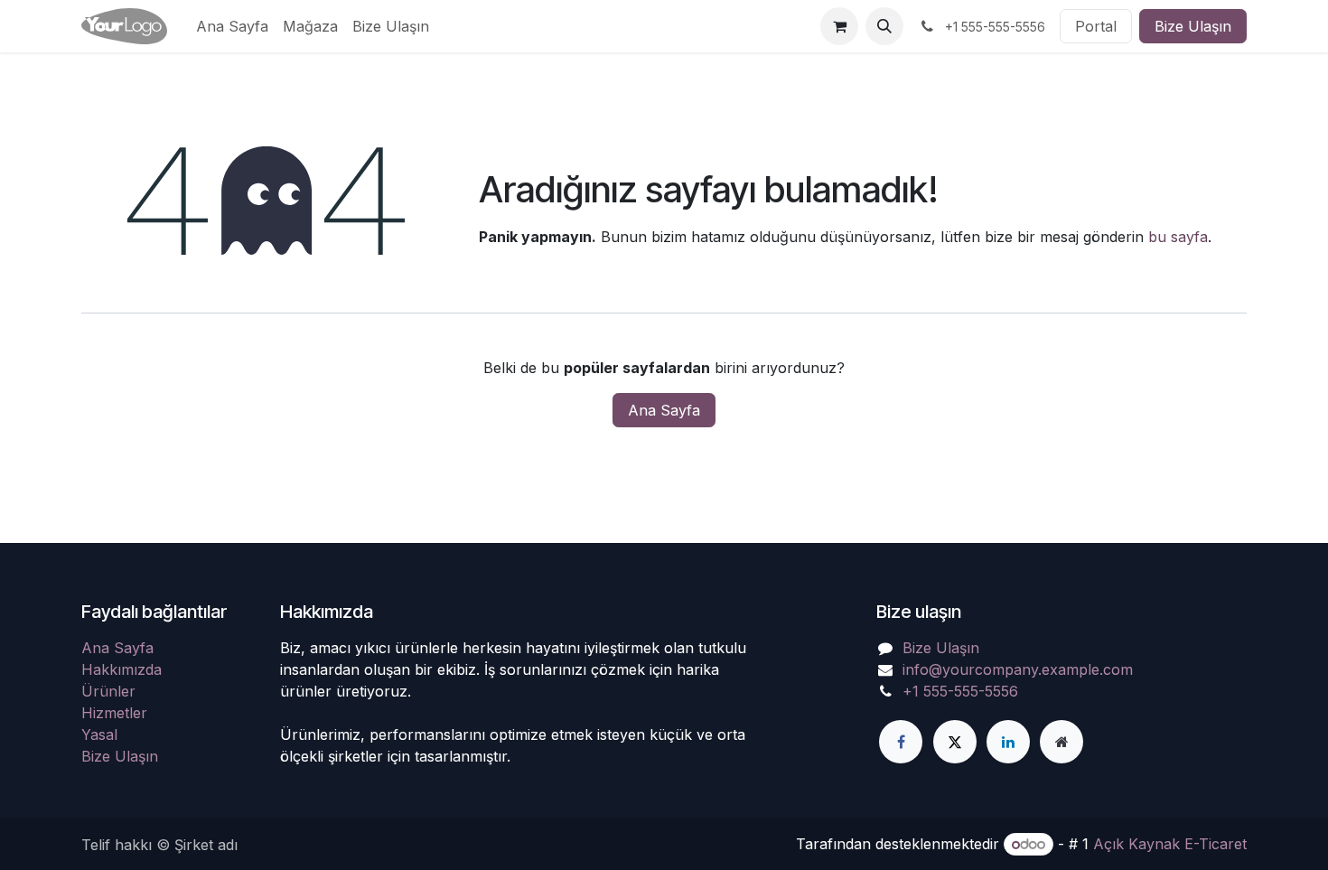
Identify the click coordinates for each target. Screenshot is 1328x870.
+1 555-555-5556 (960, 691)
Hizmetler (114, 713)
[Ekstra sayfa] (1061, 741)
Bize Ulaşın (1193, 26)
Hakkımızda (121, 669)
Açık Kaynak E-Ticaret (1170, 844)
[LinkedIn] (1008, 741)
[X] (955, 741)
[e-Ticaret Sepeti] (839, 26)
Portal (1096, 26)
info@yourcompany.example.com (1017, 669)
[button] (884, 26)
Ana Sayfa (664, 410)
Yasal (99, 734)
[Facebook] (900, 741)
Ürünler (108, 691)
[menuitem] (232, 26)
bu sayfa (1178, 237)
